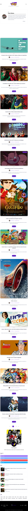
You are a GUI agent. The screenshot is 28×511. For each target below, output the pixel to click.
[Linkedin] (14, 462)
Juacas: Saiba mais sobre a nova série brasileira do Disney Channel (14, 329)
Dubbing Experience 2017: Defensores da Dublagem (14, 140)
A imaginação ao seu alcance (13, 6)
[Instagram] (14, 456)
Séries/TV (14, 327)
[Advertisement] (14, 30)
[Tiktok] (22, 505)
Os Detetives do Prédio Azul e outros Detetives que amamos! (14, 83)
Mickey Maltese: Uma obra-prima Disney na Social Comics (14, 385)
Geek (14, 110)
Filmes (15, 299)
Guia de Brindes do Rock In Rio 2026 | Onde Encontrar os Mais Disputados (15, 484)
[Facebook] (14, 458)
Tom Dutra (12, 57)
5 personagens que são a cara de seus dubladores (14, 168)
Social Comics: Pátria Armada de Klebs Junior (14, 111)
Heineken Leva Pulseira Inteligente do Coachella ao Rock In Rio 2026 (14, 479)
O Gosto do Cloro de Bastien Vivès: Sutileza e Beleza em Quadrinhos (14, 55)
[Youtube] (14, 460)
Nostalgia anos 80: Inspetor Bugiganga (14, 357)
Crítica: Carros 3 (14, 300)
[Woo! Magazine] (13, 3)
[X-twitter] (24, 505)
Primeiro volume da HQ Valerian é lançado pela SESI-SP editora (14, 414)
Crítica (12, 299)
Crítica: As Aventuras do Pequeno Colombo (14, 218)
